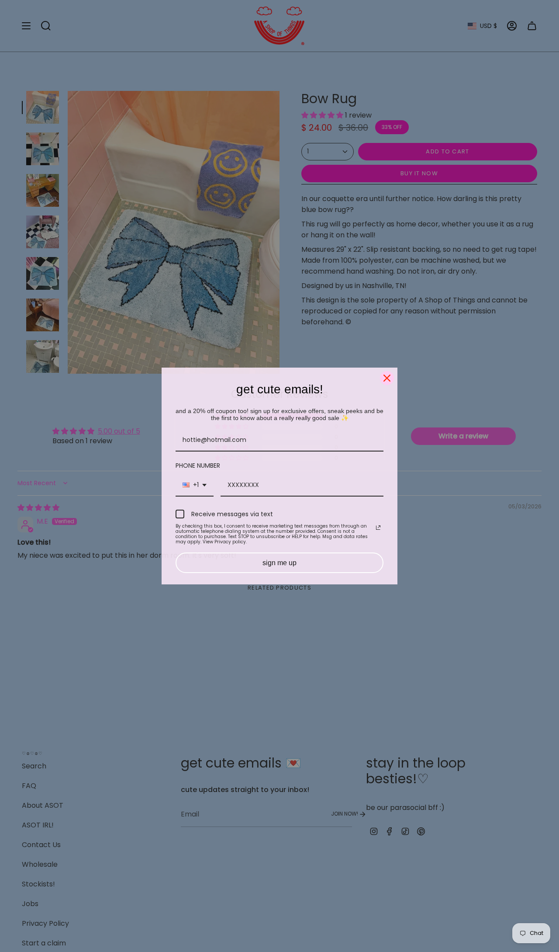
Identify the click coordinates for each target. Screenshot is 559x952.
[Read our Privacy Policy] (378, 527)
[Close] (386, 378)
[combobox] (195, 485)
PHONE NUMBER (198, 465)
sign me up (279, 562)
